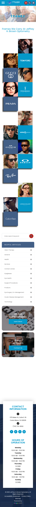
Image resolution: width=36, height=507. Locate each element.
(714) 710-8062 (18, 426)
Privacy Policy (26, 496)
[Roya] (18, 503)
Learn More (18, 321)
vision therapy (9, 250)
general (7, 255)
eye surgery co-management (14, 292)
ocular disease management (14, 297)
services (7, 264)
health (6, 259)
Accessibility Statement (12, 496)
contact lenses (9, 269)
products (7, 288)
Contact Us (18, 348)
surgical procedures (11, 283)
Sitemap (18, 498)
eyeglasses (8, 273)
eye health (7, 278)
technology (8, 302)
